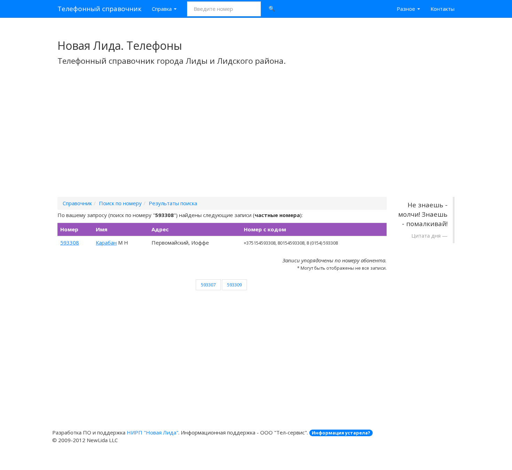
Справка (162, 8)
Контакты (442, 8)
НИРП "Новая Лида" (152, 432)
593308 (69, 242)
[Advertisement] (256, 140)
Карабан (106, 242)
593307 (208, 285)
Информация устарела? (341, 433)
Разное (407, 8)
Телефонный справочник (99, 8)
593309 (234, 285)
